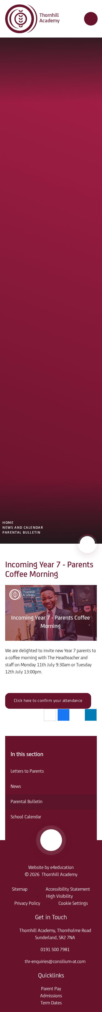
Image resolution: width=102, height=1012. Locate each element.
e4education (62, 867)
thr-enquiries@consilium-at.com (55, 962)
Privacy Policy (27, 903)
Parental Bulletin (21, 533)
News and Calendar (22, 528)
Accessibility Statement (68, 889)
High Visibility (59, 896)
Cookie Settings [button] (73, 903)
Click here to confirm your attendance (48, 701)
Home (8, 523)
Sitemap (19, 889)
